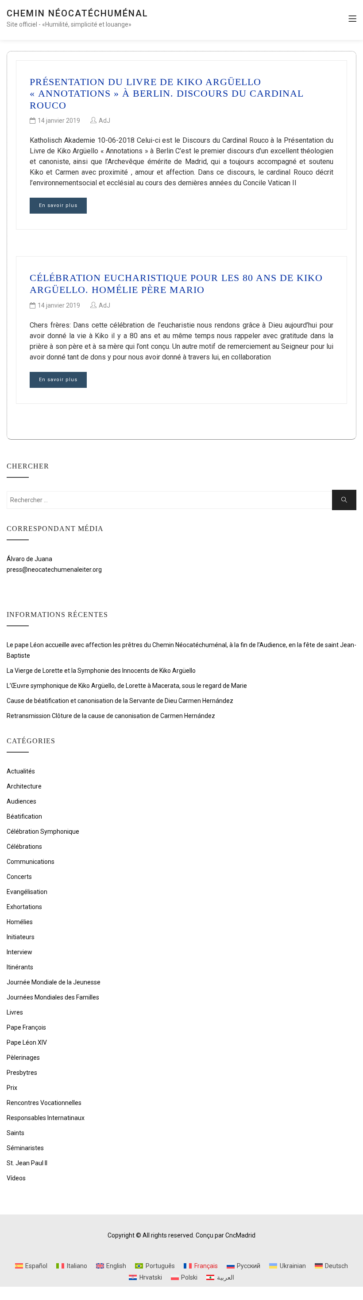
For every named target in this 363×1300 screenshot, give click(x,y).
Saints (15, 1132)
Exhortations (24, 906)
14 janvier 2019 (59, 120)
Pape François (26, 1027)
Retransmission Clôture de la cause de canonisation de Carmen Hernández (111, 715)
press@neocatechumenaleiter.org (54, 569)
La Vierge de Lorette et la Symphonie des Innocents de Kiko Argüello (101, 670)
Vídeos (16, 1178)
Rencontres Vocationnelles (44, 1102)
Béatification (24, 816)
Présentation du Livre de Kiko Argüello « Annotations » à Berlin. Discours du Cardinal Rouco (166, 93)
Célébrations (24, 846)
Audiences (21, 801)
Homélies (20, 921)
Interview (19, 952)
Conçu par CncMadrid (225, 1235)
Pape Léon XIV (27, 1042)
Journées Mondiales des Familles (53, 997)
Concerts (19, 876)
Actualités (21, 771)
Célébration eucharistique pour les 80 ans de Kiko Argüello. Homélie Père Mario (176, 283)
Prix (12, 1087)
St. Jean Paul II (27, 1163)
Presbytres (22, 1072)
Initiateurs (21, 937)
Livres (15, 1012)
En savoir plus (58, 205)
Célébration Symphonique (43, 831)
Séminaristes (25, 1148)
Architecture (24, 786)
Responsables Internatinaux (46, 1117)
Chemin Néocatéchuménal (77, 13)
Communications (30, 861)
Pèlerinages (23, 1057)
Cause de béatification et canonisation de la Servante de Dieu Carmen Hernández (120, 700)
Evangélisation (27, 891)
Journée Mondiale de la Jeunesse (53, 982)
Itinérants (20, 967)
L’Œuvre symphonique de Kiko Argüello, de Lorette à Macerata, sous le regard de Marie (127, 685)
